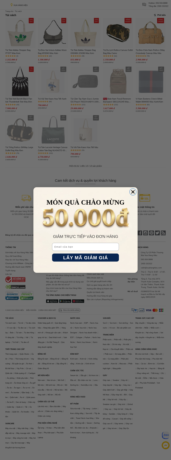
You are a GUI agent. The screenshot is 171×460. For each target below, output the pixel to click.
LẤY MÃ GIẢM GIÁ (85, 257)
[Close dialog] (133, 192)
